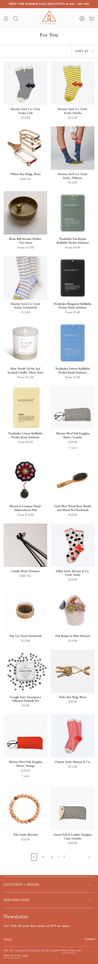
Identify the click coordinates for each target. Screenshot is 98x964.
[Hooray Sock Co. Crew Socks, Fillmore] (72, 148)
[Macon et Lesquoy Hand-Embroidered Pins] (25, 480)
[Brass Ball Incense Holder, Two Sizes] (25, 213)
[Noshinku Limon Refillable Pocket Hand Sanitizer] (25, 407)
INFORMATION (16, 900)
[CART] (91, 19)
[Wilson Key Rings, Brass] (25, 148)
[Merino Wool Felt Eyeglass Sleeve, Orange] (25, 736)
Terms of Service (12, 955)
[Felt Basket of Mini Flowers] (72, 610)
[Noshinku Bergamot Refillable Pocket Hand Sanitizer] (72, 278)
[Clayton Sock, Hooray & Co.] (72, 736)
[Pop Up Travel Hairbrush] (25, 610)
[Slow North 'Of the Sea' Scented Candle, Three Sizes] (25, 342)
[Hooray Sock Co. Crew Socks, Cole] (25, 83)
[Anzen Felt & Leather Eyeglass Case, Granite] (72, 808)
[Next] (81, 857)
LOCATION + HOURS (21, 884)
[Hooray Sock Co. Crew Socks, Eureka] (72, 83)
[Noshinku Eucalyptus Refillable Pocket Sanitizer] (72, 213)
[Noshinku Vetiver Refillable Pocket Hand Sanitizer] (72, 342)
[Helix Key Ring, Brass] (72, 671)
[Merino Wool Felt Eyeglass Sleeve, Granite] (72, 407)
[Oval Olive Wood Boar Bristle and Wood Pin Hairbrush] (72, 480)
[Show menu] (5, 19)
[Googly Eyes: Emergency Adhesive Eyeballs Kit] (25, 671)
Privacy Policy (68, 950)
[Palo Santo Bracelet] (25, 808)
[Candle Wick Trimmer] (25, 545)
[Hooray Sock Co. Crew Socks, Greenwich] (25, 278)
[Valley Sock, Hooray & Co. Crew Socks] (72, 545)
